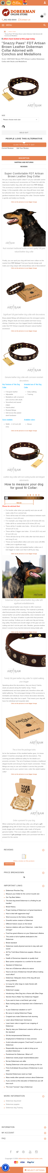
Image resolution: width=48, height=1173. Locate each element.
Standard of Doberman (14, 965)
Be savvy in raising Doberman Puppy (19, 1013)
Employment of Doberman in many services (21, 1039)
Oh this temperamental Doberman (18, 1035)
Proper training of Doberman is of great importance (24, 910)
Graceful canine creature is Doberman (19, 920)
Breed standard (11, 943)
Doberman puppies (12, 1104)
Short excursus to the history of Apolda (19, 917)
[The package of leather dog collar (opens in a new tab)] (24, 726)
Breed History (11, 907)
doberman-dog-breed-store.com (30, 1158)
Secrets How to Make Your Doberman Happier (22, 997)
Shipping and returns (23, 162)
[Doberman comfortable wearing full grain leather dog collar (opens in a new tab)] (24, 576)
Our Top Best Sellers (13, 897)
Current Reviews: (8, 148)
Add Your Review (23, 148)
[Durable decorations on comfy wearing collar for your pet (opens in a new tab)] (24, 453)
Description (24, 158)
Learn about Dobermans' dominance (19, 1020)
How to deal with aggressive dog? (18, 913)
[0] (42, 17)
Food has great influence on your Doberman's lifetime (25, 933)
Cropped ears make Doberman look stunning (22, 1016)
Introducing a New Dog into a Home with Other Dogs (24, 993)
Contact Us (25, 20)
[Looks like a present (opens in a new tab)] (24, 797)
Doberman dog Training (14, 1107)
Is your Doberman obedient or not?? (19, 1010)
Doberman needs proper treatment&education (22, 1058)
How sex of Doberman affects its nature (20, 968)
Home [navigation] (4, 31)
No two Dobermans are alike (16, 1061)
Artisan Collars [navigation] (12, 31)
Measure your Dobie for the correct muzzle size (22, 894)
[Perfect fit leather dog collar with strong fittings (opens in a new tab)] (24, 655)
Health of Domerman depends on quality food (22, 958)
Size (3, 115)
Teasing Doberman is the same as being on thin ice (24, 1064)
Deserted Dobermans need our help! (19, 1074)
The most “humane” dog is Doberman (19, 1087)
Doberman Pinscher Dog (14, 890)
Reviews (23, 166)
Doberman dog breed (13, 1101)
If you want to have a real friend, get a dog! (21, 1000)
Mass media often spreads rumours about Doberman (24, 1077)
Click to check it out (24, 145)
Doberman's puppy (12, 990)
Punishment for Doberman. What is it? (19, 1054)
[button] (44, 25)
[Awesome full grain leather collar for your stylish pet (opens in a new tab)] (24, 225)
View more (9, 864)
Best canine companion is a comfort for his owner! (23, 961)
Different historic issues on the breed (19, 924)
